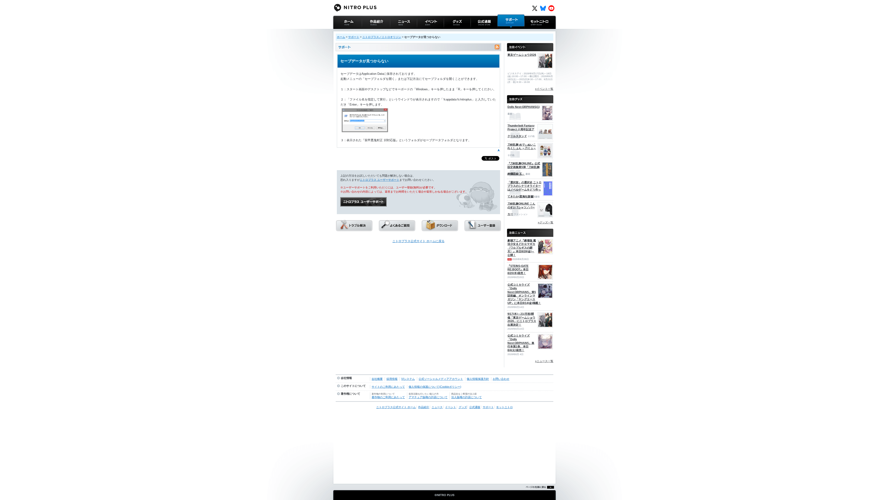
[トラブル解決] (354, 229)
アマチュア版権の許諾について (428, 397)
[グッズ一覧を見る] (530, 97)
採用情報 (392, 379)
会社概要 (377, 379)
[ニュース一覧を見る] (530, 230)
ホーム (341, 37)
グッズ (448, 31)
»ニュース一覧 (544, 361)
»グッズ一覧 (545, 222)
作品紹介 (368, 31)
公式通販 (477, 31)
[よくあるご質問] (397, 229)
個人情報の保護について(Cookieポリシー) (435, 386)
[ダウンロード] (439, 229)
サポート (504, 31)
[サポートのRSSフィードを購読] (497, 47)
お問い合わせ (501, 379)
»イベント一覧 (544, 89)
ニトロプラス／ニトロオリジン (381, 37)
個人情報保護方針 (478, 379)
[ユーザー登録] (482, 229)
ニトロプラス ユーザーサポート (379, 179)
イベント (423, 31)
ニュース (396, 31)
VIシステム (408, 379)
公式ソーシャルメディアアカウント (441, 379)
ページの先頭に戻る (538, 493)
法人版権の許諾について (466, 397)
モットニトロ (533, 31)
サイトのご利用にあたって (388, 386)
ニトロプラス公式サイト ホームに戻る (418, 241)
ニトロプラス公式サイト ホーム (347, 33)
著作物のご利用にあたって (388, 397)
